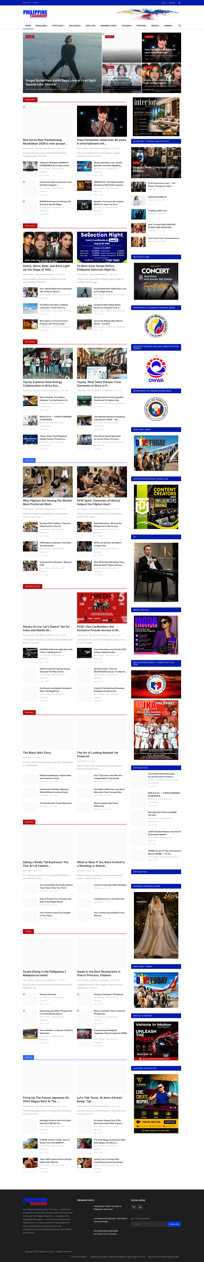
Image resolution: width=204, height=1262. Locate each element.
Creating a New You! (157, 210)
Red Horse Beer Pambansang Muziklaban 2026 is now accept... (45, 141)
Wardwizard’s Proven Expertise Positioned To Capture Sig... (108, 398)
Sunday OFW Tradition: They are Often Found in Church (55, 524)
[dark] (179, 3)
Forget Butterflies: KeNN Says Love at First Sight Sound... (110, 290)
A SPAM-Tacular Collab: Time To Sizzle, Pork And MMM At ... (55, 1141)
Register (172, 3)
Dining (28, 1057)
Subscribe (174, 1224)
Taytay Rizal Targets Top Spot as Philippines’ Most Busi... (107, 1207)
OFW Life (29, 460)
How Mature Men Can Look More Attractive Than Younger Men (109, 790)
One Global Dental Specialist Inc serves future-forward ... (107, 437)
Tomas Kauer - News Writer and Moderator (109, 403)
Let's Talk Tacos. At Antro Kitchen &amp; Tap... (99, 1099)
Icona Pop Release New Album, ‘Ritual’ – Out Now (108, 322)
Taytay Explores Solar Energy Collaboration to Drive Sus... (42, 383)
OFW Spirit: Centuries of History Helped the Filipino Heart (98, 502)
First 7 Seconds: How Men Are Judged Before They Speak (108, 776)
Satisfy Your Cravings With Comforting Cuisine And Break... (109, 1160)
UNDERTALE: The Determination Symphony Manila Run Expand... (109, 183)
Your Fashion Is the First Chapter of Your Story (55, 914)
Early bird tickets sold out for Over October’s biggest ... (56, 183)
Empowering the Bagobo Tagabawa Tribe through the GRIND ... (110, 1033)
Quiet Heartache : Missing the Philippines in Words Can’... (108, 524)
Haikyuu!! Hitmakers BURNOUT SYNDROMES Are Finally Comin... (55, 164)
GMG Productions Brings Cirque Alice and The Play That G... (55, 670)
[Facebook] (133, 1207)
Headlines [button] (41, 25)
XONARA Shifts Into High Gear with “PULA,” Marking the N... (56, 650)
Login (164, 3)
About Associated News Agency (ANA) (163, 1256)
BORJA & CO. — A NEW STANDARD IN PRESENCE (56, 418)
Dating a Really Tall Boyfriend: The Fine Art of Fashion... (45, 864)
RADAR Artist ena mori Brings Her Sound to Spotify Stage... (55, 203)
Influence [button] (74, 25)
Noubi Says (27, 757)
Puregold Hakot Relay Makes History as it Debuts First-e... (107, 306)
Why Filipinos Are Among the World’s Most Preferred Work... (47, 502)
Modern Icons (32, 586)
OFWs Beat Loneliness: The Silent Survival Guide (55, 544)
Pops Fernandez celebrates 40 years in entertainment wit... (101, 141)
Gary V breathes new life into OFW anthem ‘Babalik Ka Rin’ (110, 650)
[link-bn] (130, 13)
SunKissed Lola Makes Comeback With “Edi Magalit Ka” (55, 689)
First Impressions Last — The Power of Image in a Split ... (161, 184)
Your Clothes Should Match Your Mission (109, 914)
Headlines (30, 99)
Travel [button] (154, 25)
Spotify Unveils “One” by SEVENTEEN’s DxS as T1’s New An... (110, 670)
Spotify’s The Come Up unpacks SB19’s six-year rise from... (109, 203)
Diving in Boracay (48, 994)
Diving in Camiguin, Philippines (108, 994)
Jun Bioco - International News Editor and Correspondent (109, 443)
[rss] (140, 1207)
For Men (29, 712)
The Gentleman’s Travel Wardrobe (56, 803)
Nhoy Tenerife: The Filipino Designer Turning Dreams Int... (54, 398)
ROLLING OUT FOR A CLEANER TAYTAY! (162, 813)
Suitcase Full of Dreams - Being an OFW (56, 563)
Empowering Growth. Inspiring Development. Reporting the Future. (117, 1256)
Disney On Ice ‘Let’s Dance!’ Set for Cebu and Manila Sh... (46, 628)
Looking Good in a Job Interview (109, 899)
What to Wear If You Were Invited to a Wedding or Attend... (101, 864)
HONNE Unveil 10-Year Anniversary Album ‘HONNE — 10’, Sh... (164, 852)
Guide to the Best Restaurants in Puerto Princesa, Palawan (98, 973)
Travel (28, 931)
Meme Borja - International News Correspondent (41, 390)
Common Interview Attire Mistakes (110, 885)
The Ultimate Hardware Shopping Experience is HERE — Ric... (109, 418)
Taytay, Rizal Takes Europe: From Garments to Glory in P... (99, 383)
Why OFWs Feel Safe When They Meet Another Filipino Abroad (109, 563)
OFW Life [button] (90, 25)
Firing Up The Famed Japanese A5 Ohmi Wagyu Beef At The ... (46, 1099)
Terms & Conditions (79, 1256)
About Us (26, 2)
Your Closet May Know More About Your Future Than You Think (56, 886)
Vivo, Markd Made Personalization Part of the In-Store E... (56, 290)
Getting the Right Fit (157, 197)
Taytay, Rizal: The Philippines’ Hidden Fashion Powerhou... (54, 437)
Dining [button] (168, 25)
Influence (30, 341)
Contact (36, 2)
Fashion (29, 822)
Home (28, 25)
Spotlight (30, 225)
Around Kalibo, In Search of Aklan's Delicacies (56, 1031)
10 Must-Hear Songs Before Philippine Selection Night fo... (97, 267)
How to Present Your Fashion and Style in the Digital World (55, 900)
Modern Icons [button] (108, 25)
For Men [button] (126, 25)
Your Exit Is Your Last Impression (163, 238)
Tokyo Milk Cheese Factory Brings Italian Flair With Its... (56, 1160)
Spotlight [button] (57, 25)
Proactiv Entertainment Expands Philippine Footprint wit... (109, 689)
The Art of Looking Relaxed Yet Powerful (97, 754)
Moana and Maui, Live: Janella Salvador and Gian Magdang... (108, 164)
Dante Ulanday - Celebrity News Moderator (41, 89)
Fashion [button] (141, 25)
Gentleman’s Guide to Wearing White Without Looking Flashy (54, 790)
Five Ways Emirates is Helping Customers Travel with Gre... (54, 306)
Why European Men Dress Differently (106, 804)
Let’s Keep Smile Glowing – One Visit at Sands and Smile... (110, 1220)
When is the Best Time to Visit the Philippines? (109, 1012)
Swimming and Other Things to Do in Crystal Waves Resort (56, 1012)
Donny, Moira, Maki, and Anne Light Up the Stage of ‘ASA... (46, 267)
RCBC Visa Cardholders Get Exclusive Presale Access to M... (98, 628)
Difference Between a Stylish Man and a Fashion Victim (55, 776)
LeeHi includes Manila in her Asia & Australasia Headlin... (164, 833)
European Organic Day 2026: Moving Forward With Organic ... (109, 1121)
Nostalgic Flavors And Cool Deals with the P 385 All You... (55, 1121)
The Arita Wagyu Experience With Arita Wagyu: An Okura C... (109, 1141)
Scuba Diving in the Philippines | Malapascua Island (44, 973)
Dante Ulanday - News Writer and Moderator (117, 54)
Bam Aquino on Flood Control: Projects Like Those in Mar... (54, 322)
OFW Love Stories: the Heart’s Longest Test (108, 544)
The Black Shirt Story (37, 752)
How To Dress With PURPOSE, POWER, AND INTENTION (162, 226)
